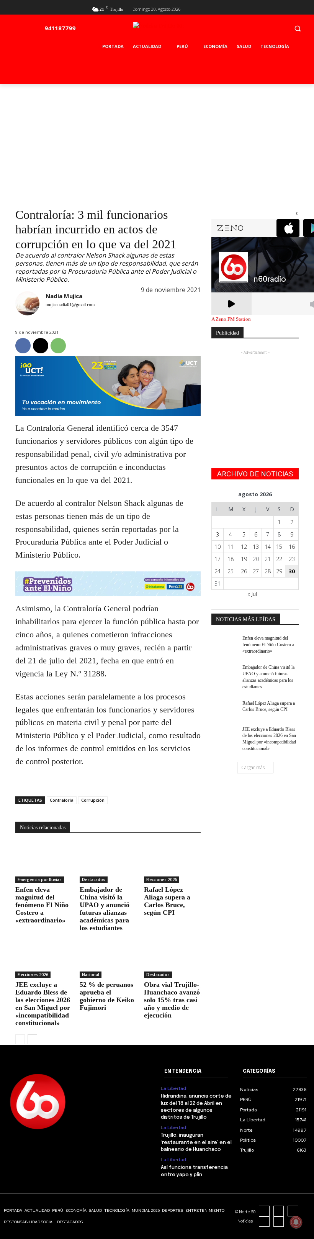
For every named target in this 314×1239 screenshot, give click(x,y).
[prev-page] (20, 1039)
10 (217, 546)
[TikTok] (293, 1211)
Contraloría (62, 800)
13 (256, 546)
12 (244, 546)
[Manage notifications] (296, 1222)
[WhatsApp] (58, 345)
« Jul (252, 593)
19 (244, 559)
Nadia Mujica (64, 296)
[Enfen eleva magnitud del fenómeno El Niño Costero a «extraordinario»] (43, 863)
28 (268, 571)
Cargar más (253, 767)
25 (230, 571)
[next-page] (32, 1039)
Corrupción (93, 800)
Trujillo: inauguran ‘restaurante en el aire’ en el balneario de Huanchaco (196, 1142)
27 (256, 571)
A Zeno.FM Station (231, 319)
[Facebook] (269, 8)
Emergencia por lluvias (40, 879)
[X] (281, 8)
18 (230, 559)
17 (217, 559)
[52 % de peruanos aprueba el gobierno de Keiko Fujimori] (108, 958)
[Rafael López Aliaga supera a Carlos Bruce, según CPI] (172, 863)
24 (217, 571)
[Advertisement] (157, 141)
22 (279, 559)
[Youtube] (294, 8)
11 (230, 546)
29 (279, 571)
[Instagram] (278, 1211)
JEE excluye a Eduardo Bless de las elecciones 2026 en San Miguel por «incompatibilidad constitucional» (42, 1004)
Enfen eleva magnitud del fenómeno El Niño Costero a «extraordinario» (42, 905)
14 (268, 546)
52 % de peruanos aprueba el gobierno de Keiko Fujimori (107, 996)
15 (279, 546)
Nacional (90, 974)
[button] (297, 28)
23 (292, 559)
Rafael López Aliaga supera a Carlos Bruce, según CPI (167, 901)
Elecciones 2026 (161, 879)
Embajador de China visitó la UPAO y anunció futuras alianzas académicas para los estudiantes (104, 909)
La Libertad (173, 1088)
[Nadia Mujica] (27, 306)
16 (292, 546)
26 (244, 571)
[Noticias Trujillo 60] (175, 30)
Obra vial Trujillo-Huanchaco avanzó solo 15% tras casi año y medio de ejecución (172, 1000)
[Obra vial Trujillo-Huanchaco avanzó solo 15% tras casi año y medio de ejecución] (172, 958)
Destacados (93, 879)
